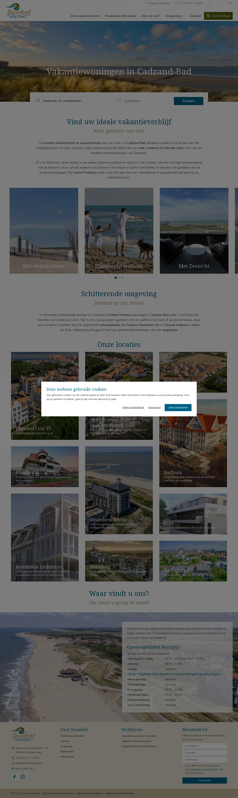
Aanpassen (154, 407)
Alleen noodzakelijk (133, 407)
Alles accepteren (178, 407)
